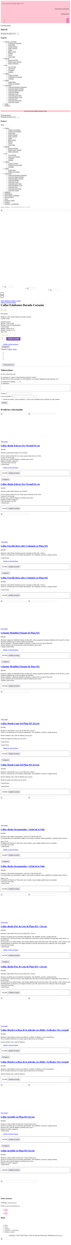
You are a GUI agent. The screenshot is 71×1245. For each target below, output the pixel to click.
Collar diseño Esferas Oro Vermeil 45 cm (20, 445)
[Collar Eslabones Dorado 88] (35, 244)
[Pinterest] (5, 356)
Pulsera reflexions (13, 63)
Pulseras (6, 58)
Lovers (10, 55)
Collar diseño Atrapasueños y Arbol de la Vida (23, 829)
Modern (10, 53)
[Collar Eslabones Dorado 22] (37, 292)
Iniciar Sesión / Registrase (12, 195)
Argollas (10, 72)
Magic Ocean (12, 52)
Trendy (6, 104)
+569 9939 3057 (12, 1202)
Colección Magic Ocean (15, 97)
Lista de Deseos (9, 197)
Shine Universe (12, 48)
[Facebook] (5, 352)
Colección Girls (12, 99)
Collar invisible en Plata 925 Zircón (18, 1117)
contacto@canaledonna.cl (12, 1206)
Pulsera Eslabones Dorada (8, 302)
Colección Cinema (13, 102)
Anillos (6, 80)
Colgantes (11, 70)
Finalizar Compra (9, 200)
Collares (6, 73)
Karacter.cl (59, 1235)
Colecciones (8, 85)
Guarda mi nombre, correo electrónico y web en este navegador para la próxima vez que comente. (31, 399)
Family (10, 50)
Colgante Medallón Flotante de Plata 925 (20, 633)
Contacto (7, 202)
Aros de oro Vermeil (14, 157)
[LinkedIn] (5, 359)
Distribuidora (8, 194)
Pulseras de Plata (13, 60)
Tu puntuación (5, 381)
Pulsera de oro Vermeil (14, 62)
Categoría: (4, 349)
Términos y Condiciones (11, 204)
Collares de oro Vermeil (15, 77)
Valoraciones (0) (8, 365)
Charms (6, 128)
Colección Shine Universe (15, 90)
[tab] (8, 364)
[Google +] (5, 357)
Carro (6, 199)
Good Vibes (11, 57)
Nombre (4, 393)
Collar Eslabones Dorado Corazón (11, 301)
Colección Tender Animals (16, 89)
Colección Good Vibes (14, 95)
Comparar (5, 347)
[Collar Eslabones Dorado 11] (60, 294)
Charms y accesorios (10, 41)
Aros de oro (11, 68)
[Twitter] (5, 354)
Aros (5, 65)
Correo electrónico (7, 396)
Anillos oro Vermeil (14, 84)
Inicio (2, 207)
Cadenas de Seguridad (14, 43)
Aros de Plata (12, 67)
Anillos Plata (12, 82)
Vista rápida (4, 441)
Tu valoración (5, 383)
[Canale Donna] (6, 25)
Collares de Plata (13, 75)
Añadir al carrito (13, 339)
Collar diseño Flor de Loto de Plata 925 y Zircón (24, 926)
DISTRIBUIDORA (65, 13)
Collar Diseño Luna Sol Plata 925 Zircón (20, 723)
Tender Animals (12, 47)
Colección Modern (13, 92)
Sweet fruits (11, 45)
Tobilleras (7, 105)
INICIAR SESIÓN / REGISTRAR (62, 8)
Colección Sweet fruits (14, 100)
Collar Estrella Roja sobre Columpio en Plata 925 (24, 546)
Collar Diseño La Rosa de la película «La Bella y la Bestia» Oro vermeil (35, 1030)
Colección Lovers (13, 94)
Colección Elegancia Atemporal (17, 87)
